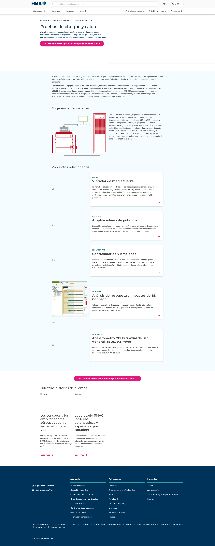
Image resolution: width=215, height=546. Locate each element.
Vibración (113, 508)
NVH (111, 495)
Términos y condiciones (81, 517)
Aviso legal (76, 524)
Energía (151, 499)
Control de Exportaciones (82, 508)
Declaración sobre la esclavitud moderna (50, 524)
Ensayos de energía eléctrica (122, 490)
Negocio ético (143, 524)
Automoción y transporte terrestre (163, 495)
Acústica (113, 486)
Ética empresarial (78, 503)
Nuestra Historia (77, 486)
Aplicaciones (115, 479)
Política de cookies (91, 524)
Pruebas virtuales (117, 512)
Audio (150, 486)
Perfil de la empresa (160, 524)
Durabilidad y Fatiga (118, 503)
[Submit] (53, 4)
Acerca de (75, 479)
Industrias (152, 479)
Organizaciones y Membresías (84, 499)
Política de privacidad (111, 524)
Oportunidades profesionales (83, 495)
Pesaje (112, 517)
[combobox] (104, 4)
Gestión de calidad (78, 512)
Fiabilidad (113, 499)
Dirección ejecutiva (79, 490)
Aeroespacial (153, 490)
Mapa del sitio (129, 524)
